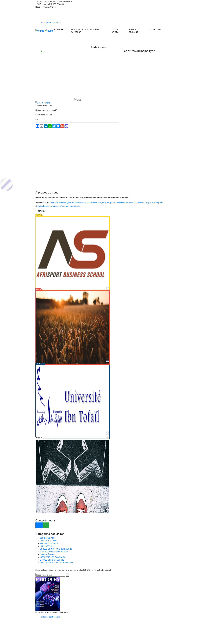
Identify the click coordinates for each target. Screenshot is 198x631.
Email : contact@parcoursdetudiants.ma (54, 1)
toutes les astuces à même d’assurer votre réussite (58, 206)
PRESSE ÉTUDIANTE (49, 543)
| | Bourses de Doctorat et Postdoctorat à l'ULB (175, 630)
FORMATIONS (155, 29)
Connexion (46, 22)
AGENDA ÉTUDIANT (133, 30)
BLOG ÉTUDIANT (47, 538)
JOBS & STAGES (114, 30)
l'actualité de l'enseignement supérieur (66, 202)
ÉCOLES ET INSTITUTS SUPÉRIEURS (56, 549)
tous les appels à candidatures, (115, 202)
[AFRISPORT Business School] (72, 253)
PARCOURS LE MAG (48, 541)
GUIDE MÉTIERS (47, 554)
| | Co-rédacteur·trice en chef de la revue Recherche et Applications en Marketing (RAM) (122, 630)
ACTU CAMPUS (60, 29)
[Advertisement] (77, 82)
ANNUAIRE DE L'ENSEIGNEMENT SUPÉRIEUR (85, 30)
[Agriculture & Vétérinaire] (72, 327)
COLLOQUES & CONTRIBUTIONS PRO (56, 562)
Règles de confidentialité (50, 617)
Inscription (56, 22)
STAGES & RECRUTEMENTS (52, 560)
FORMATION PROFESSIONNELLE (54, 551)
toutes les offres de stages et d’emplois (146, 202)
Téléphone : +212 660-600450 (50, 4)
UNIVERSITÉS (46, 546)
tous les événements (92, 202)
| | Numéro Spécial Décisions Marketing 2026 (71, 630)
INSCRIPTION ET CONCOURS (52, 557)
